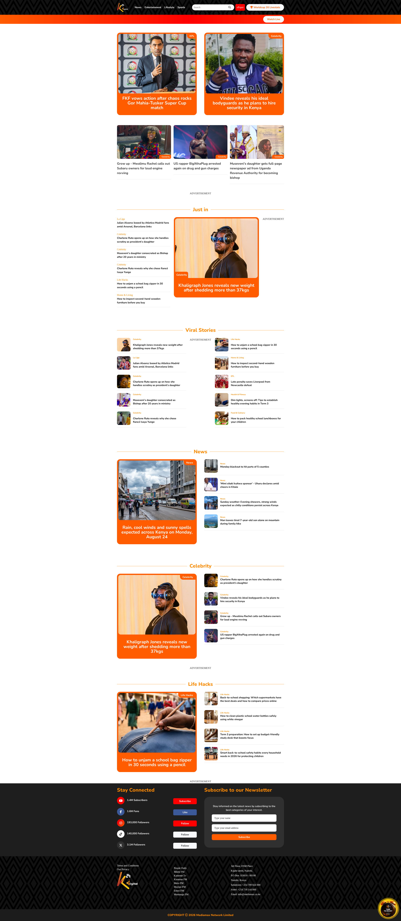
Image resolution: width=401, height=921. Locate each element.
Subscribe (244, 837)
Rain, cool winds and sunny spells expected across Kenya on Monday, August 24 (157, 532)
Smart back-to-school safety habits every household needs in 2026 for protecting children (250, 754)
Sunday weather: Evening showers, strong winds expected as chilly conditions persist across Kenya (249, 503)
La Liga (121, 219)
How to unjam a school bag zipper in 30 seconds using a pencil (254, 346)
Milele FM (179, 872)
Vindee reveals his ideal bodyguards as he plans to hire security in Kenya (244, 103)
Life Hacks (122, 280)
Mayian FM (180, 887)
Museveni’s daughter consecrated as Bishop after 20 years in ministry (154, 401)
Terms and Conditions (128, 865)
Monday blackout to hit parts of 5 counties (244, 466)
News (138, 7)
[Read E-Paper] (388, 908)
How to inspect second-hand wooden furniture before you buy (252, 365)
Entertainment (153, 7)
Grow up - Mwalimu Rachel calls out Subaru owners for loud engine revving (143, 168)
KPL (192, 36)
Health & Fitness (238, 394)
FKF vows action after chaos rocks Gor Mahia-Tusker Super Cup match (157, 103)
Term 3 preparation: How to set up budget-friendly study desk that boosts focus (249, 736)
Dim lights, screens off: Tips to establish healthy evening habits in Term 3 (254, 401)
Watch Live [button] (273, 19)
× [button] (397, 899)
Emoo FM (179, 890)
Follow (185, 823)
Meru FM (178, 883)
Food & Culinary (238, 413)
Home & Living (125, 295)
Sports (181, 7)
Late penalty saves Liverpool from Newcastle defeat (250, 383)
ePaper (240, 7)
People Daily (180, 868)
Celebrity (276, 36)
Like (185, 812)
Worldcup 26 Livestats (266, 7)
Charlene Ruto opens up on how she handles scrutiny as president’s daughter (156, 383)
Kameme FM (180, 879)
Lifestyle (169, 7)
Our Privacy (123, 869)
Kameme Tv (180, 875)
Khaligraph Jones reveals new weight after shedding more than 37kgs (216, 287)
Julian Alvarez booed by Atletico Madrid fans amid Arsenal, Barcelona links (156, 365)
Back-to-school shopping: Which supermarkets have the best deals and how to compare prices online (250, 699)
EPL (232, 376)
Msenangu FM (181, 894)
